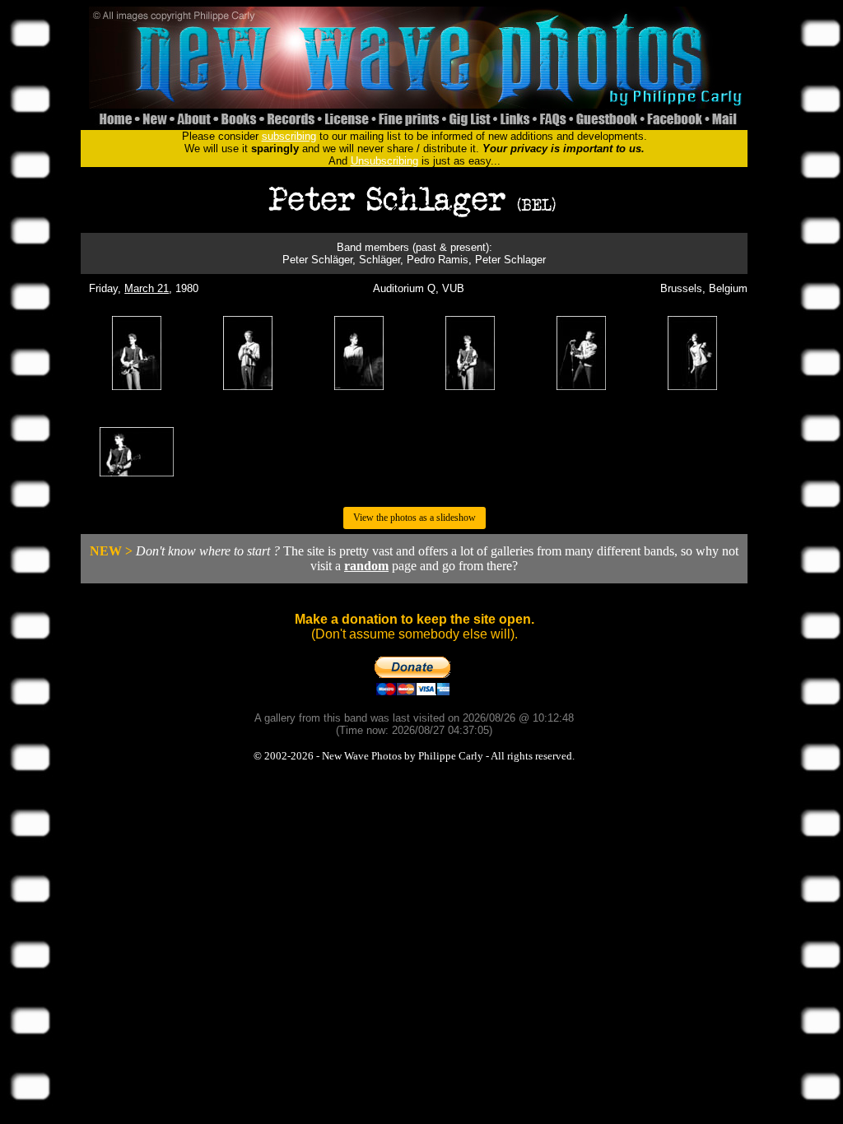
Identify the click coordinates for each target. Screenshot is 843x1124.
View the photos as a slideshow (414, 517)
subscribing (289, 136)
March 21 (146, 288)
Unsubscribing (384, 161)
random (366, 566)
